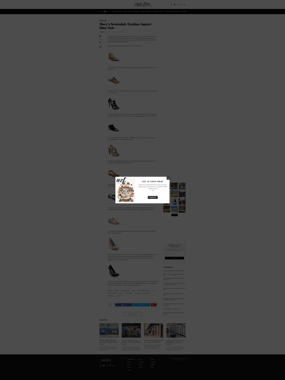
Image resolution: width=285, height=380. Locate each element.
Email (153, 190)
